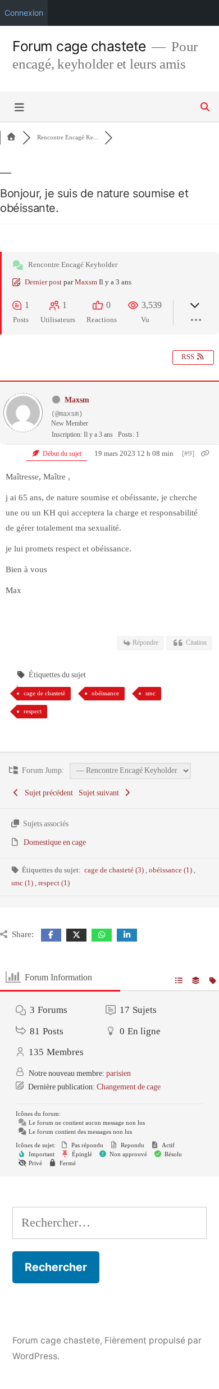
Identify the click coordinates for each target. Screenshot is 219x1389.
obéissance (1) (171, 870)
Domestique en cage (55, 842)
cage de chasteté (44, 693)
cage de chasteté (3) (114, 870)
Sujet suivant (100, 793)
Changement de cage (129, 1087)
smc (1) (23, 883)
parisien (118, 1073)
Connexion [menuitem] (23, 12)
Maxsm (86, 282)
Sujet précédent (47, 793)
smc (150, 693)
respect (33, 711)
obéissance (105, 693)
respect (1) (54, 883)
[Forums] (11, 137)
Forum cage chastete (79, 46)
